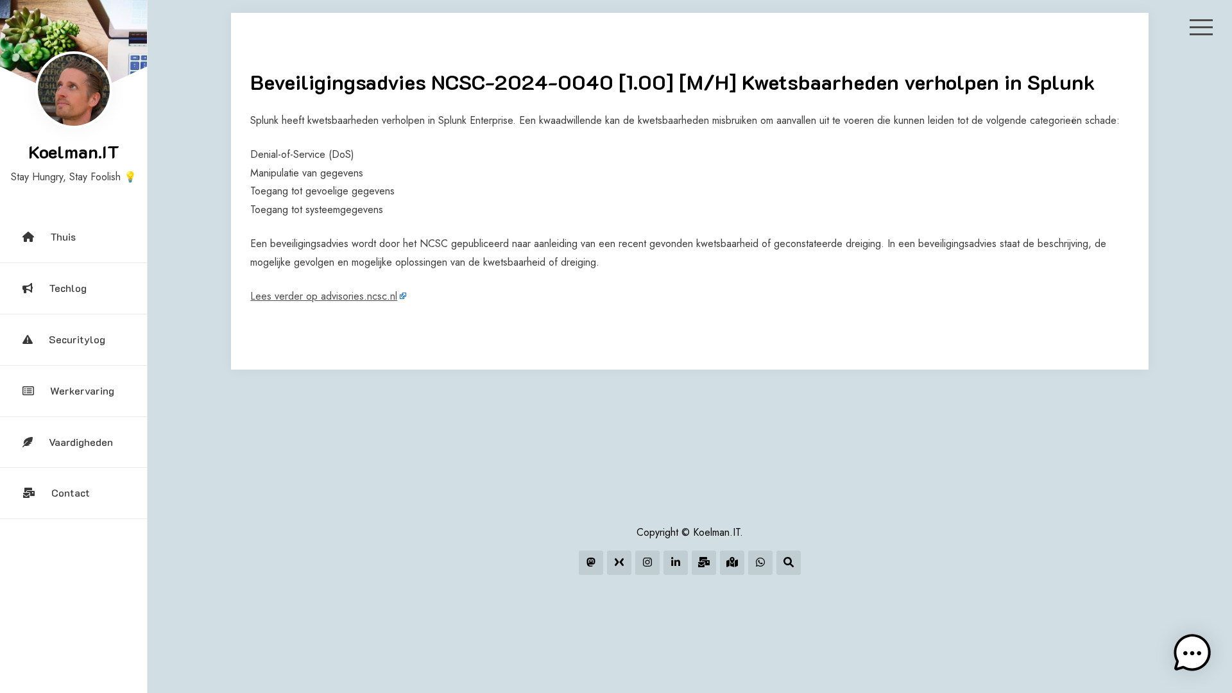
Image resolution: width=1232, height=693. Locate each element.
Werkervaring (82, 390)
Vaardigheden (81, 442)
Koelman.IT (73, 151)
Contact (70, 492)
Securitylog (77, 339)
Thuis (63, 236)
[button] (1192, 653)
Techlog (68, 288)
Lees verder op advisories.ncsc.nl (323, 296)
